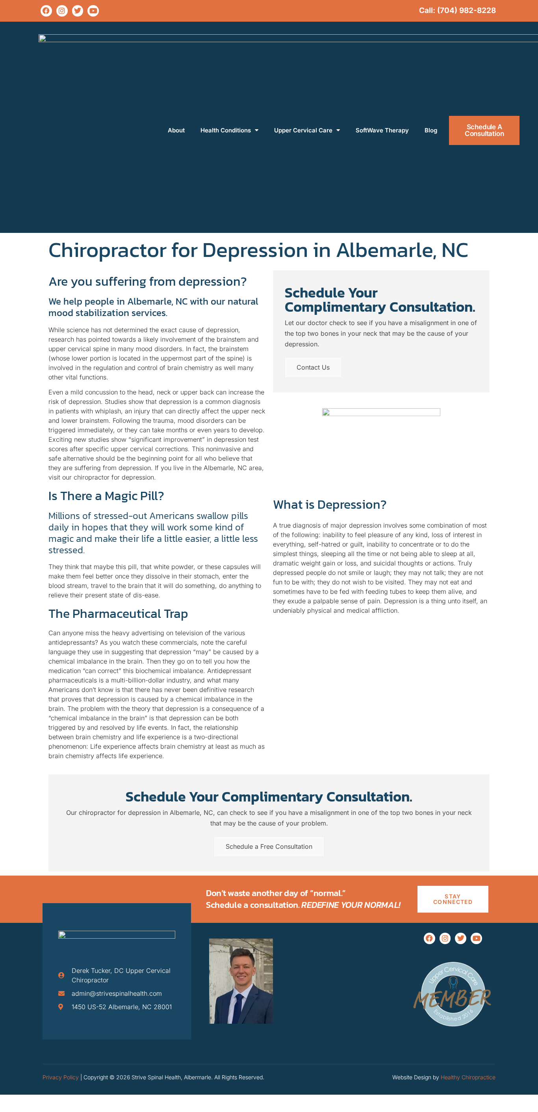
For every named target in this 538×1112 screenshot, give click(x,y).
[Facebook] (46, 11)
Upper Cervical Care (303, 130)
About (176, 130)
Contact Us (313, 367)
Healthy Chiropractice (468, 1077)
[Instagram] (62, 11)
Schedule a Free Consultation (269, 846)
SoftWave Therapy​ (382, 130)
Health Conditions (225, 130)
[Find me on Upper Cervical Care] (452, 1035)
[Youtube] (93, 11)
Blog (431, 130)
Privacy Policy (61, 1077)
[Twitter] (77, 11)
